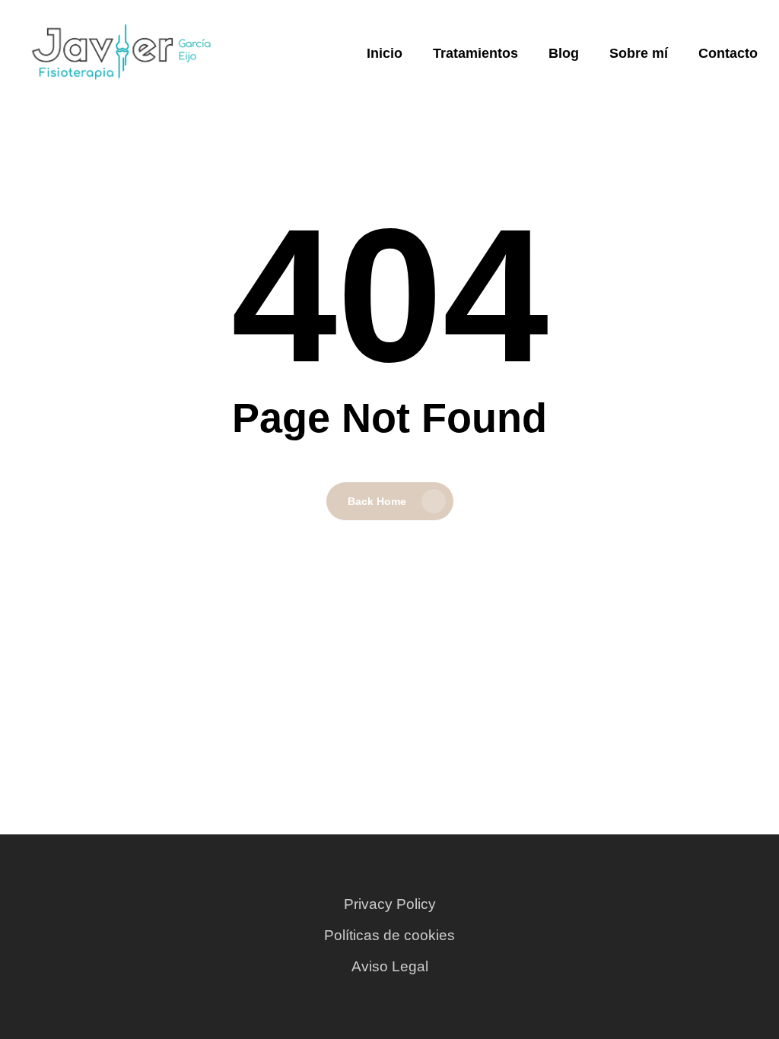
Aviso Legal (389, 966)
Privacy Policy (390, 904)
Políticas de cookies (389, 935)
